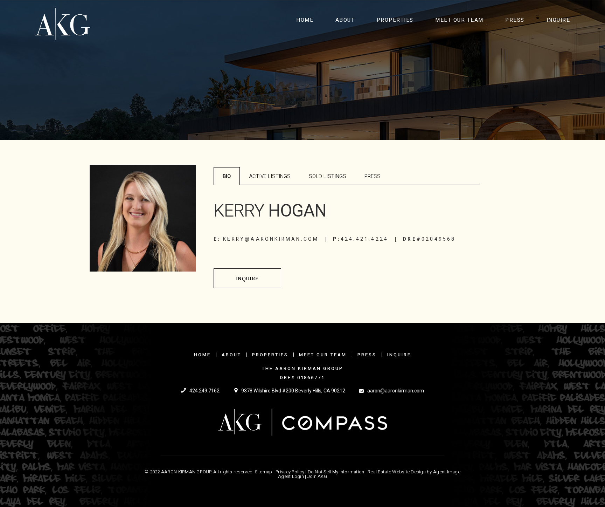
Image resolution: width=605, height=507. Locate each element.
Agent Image (446, 471)
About (345, 20)
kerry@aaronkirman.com (271, 239)
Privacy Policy (290, 471)
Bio (227, 176)
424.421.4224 (364, 239)
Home (304, 20)
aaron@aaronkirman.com (395, 390)
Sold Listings (327, 176)
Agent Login (291, 476)
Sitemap (263, 471)
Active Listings (270, 176)
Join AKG (317, 476)
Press (514, 20)
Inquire (558, 20)
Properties (395, 20)
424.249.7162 (204, 390)
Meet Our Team (459, 20)
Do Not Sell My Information (336, 471)
